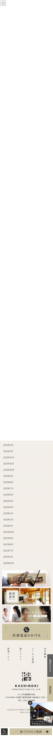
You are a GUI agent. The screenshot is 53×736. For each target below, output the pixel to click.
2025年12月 (8, 457)
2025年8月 (8, 482)
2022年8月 (8, 544)
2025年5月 (8, 500)
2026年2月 (8, 444)
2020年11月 (8, 563)
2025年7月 (8, 488)
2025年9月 (8, 475)
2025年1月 (8, 525)
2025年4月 (8, 507)
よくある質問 (32, 656)
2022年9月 (8, 538)
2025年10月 (8, 469)
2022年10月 (8, 531)
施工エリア (20, 654)
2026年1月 (8, 451)
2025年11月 (8, 463)
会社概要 (45, 653)
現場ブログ (8, 654)
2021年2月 (8, 556)
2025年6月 (8, 494)
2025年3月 (8, 513)
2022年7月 (8, 550)
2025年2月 (8, 519)
